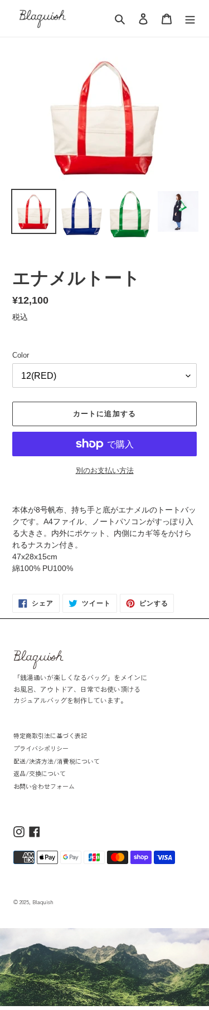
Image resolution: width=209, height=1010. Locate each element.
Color (20, 355)
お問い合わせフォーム (44, 786)
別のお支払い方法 (105, 470)
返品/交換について (39, 773)
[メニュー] (190, 19)
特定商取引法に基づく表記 (50, 735)
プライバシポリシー (41, 748)
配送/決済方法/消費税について (56, 761)
